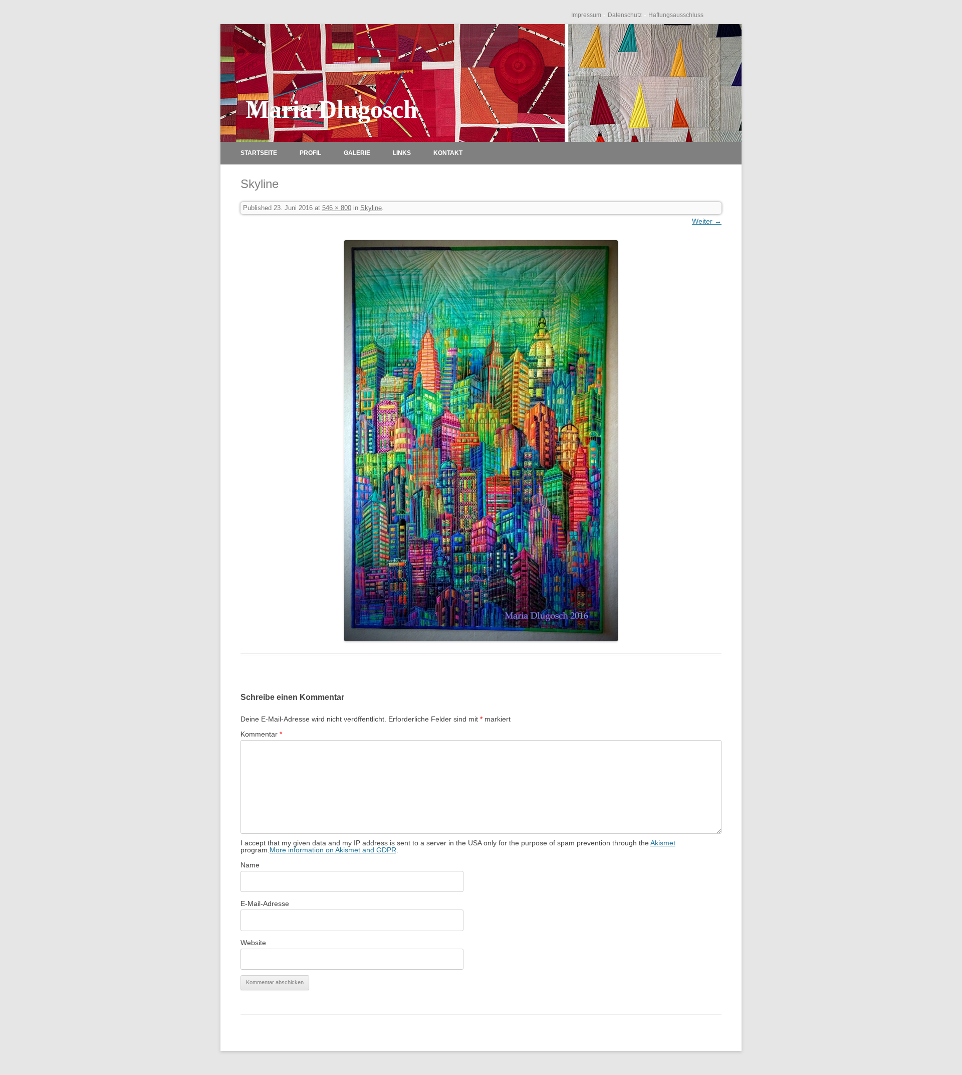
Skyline (371, 208)
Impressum (586, 15)
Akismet (662, 843)
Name (250, 865)
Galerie (357, 152)
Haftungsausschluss (675, 15)
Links (402, 152)
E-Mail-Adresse (265, 904)
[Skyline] (481, 440)
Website (253, 943)
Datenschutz (625, 15)
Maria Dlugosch (331, 109)
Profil (310, 152)
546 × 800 (336, 208)
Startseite (259, 152)
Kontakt (447, 152)
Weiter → (707, 221)
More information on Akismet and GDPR (333, 850)
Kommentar (261, 734)
